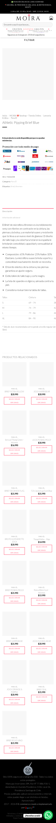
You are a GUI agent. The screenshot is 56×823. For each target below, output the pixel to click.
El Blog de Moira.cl (36, 818)
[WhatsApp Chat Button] (48, 815)
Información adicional (11, 217)
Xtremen (18, 186)
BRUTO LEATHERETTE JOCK (14, 540)
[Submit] (49, 24)
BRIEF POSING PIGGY (14, 590)
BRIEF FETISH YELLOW (14, 391)
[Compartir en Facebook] (10, 193)
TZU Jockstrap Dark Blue (41, 491)
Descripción (7, 211)
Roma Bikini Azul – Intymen (41, 591)
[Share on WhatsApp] (4, 193)
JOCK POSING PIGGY (41, 440)
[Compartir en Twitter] (15, 193)
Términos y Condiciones (17, 814)
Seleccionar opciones (14, 400)
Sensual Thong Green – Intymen (14, 441)
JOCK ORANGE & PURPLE (14, 690)
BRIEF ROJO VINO (14, 740)
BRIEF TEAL (42, 689)
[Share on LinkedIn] (31, 193)
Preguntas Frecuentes (38, 814)
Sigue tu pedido (19, 818)
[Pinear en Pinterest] (26, 193)
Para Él (14, 118)
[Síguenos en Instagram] (47, 35)
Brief (13, 186)
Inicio (4, 115)
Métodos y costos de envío (17, 816)
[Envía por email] (20, 193)
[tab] (28, 211)
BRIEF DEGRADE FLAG (14, 491)
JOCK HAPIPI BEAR (41, 391)
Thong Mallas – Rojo (41, 539)
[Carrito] (51, 18)
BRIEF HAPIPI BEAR (14, 641)
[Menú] (4, 17)
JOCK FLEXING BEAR (41, 641)
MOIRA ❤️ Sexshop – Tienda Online (25, 115)
